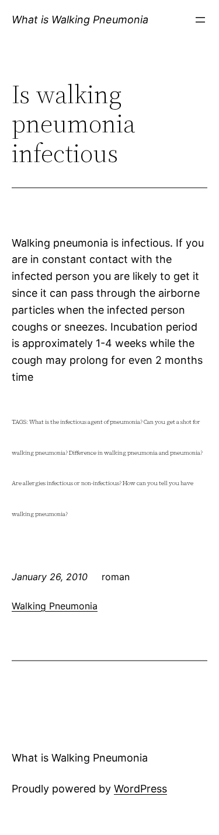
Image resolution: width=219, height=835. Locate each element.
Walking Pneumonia (55, 606)
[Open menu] (200, 20)
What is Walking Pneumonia (80, 19)
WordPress (140, 789)
